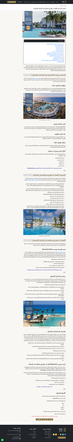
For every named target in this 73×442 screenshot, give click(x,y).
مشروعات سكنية (47, 431)
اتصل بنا (25, 1)
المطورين (32, 1)
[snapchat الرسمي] (56, 434)
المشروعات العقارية (42, 1)
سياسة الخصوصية (47, 437)
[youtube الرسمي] (54, 434)
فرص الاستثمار (61, 437)
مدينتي (57, 1)
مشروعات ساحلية (47, 432)
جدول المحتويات (60, 40)
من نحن (29, 1)
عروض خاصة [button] (52, 1)
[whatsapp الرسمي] (63, 434)
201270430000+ (12, 1)
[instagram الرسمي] (60, 434)
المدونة (36, 1)
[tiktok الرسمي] (58, 434)
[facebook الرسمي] (65, 434)
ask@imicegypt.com (31, 168)
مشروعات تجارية (47, 434)
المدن (48, 1)
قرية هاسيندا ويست (60, 252)
